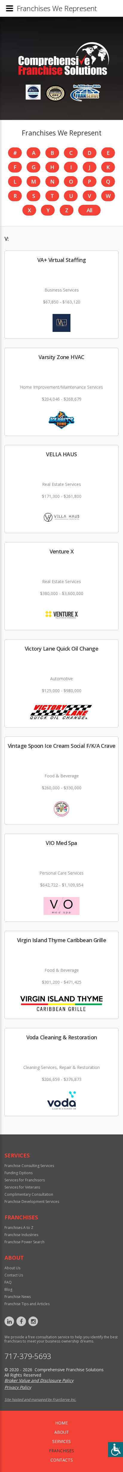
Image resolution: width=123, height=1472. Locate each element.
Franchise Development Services (31, 1201)
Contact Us (13, 1275)
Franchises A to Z (18, 1227)
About (61, 1432)
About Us (12, 1267)
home (61, 1423)
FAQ (8, 1282)
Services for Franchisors (24, 1180)
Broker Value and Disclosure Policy (38, 1380)
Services (61, 1441)
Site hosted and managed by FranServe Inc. (40, 1399)
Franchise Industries (21, 1234)
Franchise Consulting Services (29, 1165)
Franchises (61, 1450)
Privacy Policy (17, 1387)
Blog (8, 1289)
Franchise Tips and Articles (27, 1303)
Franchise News (17, 1296)
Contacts (61, 1460)
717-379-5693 (27, 1356)
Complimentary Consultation (28, 1194)
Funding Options (18, 1172)
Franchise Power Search (24, 1241)
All (90, 210)
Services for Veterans (22, 1187)
